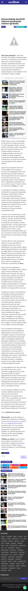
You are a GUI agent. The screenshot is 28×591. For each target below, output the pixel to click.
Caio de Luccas (13, 550)
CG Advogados (11, 559)
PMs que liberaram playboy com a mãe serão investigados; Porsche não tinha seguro (16, 95)
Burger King (3, 559)
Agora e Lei (17, 541)
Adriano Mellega (4, 550)
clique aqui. (4, 449)
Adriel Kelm (21, 554)
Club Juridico (4, 561)
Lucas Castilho (11, 565)
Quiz (2, 547)
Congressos (20, 543)
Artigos (14, 536)
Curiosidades (9, 536)
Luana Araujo (4, 565)
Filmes (2, 545)
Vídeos (24, 538)
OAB (11, 554)
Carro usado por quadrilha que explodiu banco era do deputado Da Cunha (16, 118)
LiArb (23, 563)
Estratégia (8, 543)
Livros (2, 543)
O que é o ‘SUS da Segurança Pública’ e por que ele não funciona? (17, 134)
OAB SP (17, 565)
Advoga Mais (4, 556)
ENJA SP (10, 561)
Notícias (3, 26)
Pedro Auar (11, 541)
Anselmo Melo (19, 556)
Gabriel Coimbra (4, 563)
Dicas (25, 536)
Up (5, 547)
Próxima (23, 457)
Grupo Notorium (11, 547)
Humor (22, 541)
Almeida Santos (11, 556)
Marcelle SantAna (13, 545)
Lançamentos (4, 541)
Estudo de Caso (15, 538)
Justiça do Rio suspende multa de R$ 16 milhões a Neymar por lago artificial (16, 107)
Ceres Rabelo (20, 550)
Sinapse (18, 568)
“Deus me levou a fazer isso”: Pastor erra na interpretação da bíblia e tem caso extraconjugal (17, 82)
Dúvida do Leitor (13, 552)
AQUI (13, 425)
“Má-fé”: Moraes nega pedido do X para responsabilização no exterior (17, 102)
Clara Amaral (18, 559)
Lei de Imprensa (14, 421)
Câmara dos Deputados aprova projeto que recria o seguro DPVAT (16, 129)
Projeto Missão (4, 568)
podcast (8, 538)
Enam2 (15, 561)
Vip (21, 538)
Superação (13, 543)
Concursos (20, 536)
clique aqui (20, 443)
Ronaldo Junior (12, 568)
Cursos (7, 545)
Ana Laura (18, 547)
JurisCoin (18, 563)
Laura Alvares (21, 552)
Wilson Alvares (22, 545)
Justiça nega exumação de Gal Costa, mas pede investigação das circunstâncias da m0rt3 (17, 112)
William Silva (3, 570)
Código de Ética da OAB (14, 423)
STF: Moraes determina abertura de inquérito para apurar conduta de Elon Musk (17, 123)
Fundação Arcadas (22, 561)
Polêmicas (3, 538)
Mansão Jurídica (4, 554)
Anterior (4, 456)
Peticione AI (23, 565)
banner (9, 570)
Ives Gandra (12, 563)
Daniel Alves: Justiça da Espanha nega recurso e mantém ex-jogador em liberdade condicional (16, 89)
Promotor (15, 554)
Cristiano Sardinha (5, 552)
